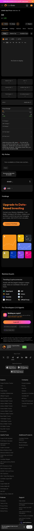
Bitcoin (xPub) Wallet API (6, 494)
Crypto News (3, 390)
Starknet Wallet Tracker (6, 401)
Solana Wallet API (4, 486)
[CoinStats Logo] (9, 5)
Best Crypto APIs (25, 326)
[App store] (11, 367)
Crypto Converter (5, 447)
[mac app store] (17, 371)
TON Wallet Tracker (5, 418)
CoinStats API (25, 396)
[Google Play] (23, 367)
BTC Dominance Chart (6, 466)
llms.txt (2, 481)
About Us (24, 406)
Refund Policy (4, 511)
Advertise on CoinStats (28, 393)
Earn (1, 385)
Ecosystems (3, 431)
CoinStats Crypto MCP (6, 478)
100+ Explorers (4, 473)
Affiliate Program (4, 396)
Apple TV (21, 447)
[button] (30, 102)
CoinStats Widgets (5, 459)
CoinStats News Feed (27, 403)
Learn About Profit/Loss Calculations (25, 512)
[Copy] (30, 102)
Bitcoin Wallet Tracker (6, 423)
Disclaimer (3, 501)
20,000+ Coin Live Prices (7, 471)
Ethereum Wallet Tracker (6, 413)
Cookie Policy (4, 508)
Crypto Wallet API (4, 483)
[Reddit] (18, 358)
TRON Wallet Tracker (5, 421)
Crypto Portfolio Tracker (6, 383)
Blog (1, 388)
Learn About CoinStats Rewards (25, 519)
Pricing (23, 385)
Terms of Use (3, 503)
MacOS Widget (23, 442)
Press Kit (24, 388)
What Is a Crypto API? (11, 326)
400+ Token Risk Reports (7, 476)
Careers (24, 390)
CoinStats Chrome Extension (23, 439)
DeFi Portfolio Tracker (6, 398)
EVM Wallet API (4, 488)
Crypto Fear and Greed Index (6, 456)
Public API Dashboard (27, 401)
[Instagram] (8, 358)
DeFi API (2, 491)
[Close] (32, 1)
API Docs (24, 398)
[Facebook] (30, 358)
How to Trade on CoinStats (26, 515)
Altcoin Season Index (5, 468)
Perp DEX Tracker (5, 429)
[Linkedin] (22, 358)
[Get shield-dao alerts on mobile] (17, 24)
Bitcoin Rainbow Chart (6, 450)
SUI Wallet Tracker (5, 426)
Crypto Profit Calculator (6, 438)
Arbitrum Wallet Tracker (6, 406)
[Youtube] (26, 358)
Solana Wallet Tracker (6, 408)
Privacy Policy (4, 506)
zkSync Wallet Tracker (6, 403)
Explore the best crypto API (15, 316)
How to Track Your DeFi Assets (25, 508)
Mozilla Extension (23, 445)
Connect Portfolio (11, 224)
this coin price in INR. (12, 148)
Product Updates (26, 383)
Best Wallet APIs (10, 330)
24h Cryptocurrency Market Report (7, 462)
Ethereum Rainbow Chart (6, 452)
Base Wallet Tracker (5, 416)
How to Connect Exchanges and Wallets (26, 504)
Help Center (22, 501)
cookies (8, 526)
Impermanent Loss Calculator (5, 444)
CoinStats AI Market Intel (6, 393)
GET (24, 347)
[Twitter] (4, 358)
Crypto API (16, 322)
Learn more (25, 1)
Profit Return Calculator (6, 441)
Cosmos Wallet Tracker (6, 411)
